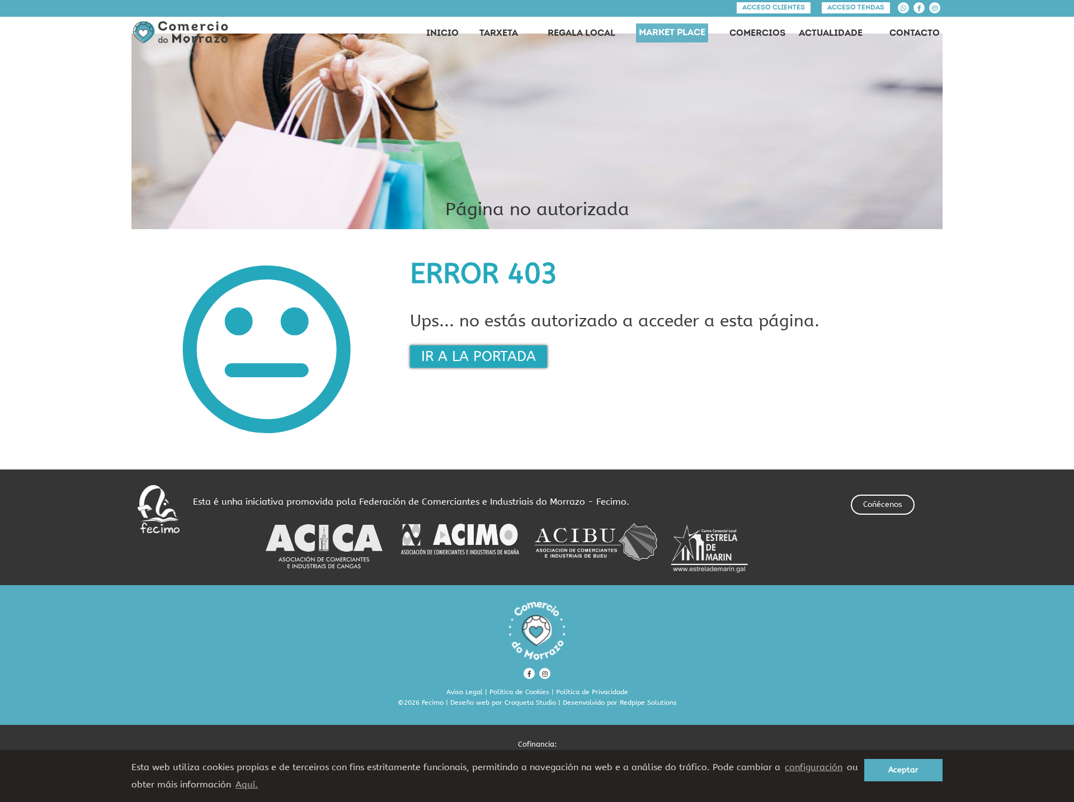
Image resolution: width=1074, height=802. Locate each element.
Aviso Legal (464, 692)
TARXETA (498, 33)
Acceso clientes (773, 7)
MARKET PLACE (672, 33)
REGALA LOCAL (581, 33)
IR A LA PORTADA (478, 356)
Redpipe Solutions (648, 702)
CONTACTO (914, 33)
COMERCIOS (757, 33)
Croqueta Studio (530, 702)
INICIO (442, 33)
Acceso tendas (855, 7)
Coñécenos (882, 504)
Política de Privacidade (592, 692)
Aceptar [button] (903, 770)
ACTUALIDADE (831, 33)
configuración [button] (813, 767)
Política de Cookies (519, 692)
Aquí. (246, 784)
